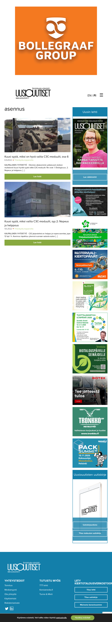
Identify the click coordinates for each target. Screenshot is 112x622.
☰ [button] (101, 95)
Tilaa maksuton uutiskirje (90, 533)
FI (95, 95)
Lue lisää (37, 176)
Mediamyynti (11, 589)
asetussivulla (61, 618)
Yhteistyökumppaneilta (23, 160)
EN (90, 95)
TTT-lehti (43, 585)
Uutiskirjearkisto (90, 525)
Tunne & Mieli (46, 594)
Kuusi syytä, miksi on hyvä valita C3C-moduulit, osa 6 (37, 156)
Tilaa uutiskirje (91, 597)
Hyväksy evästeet (82, 617)
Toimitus (8, 585)
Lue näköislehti (90, 177)
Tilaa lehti (91, 590)
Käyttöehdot (10, 598)
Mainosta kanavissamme (91, 605)
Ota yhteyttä (10, 594)
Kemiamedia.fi (46, 589)
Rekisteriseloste (12, 603)
